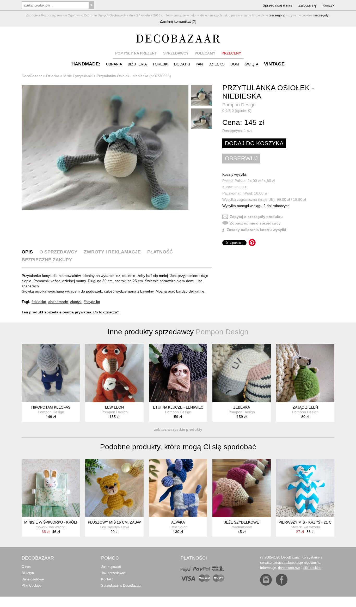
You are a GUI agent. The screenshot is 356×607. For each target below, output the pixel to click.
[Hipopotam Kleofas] (51, 373)
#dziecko (39, 302)
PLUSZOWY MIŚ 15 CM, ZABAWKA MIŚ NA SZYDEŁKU (134, 522)
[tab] (27, 251)
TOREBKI (160, 64)
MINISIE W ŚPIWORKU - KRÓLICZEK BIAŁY (61, 522)
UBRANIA (114, 64)
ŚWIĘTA (251, 64)
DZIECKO (216, 64)
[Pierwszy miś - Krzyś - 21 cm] (305, 488)
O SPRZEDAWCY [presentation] (58, 251)
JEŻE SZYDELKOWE (241, 522)
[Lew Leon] (114, 373)
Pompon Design (239, 104)
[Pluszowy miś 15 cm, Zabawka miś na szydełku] (114, 488)
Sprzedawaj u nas (277, 5)
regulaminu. (312, 562)
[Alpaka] (178, 488)
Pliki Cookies (31, 585)
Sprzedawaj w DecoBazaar (121, 585)
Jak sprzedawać (113, 573)
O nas (26, 567)
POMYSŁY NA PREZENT (136, 53)
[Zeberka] (241, 373)
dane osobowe (289, 568)
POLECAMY (205, 53)
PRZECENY (231, 53)
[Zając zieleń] (305, 373)
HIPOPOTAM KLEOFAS (50, 407)
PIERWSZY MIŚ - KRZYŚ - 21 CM (307, 522)
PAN (199, 64)
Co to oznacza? (106, 312)
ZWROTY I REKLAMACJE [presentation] (112, 251)
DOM (234, 64)
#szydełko (92, 302)
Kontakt (107, 579)
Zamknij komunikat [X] (178, 21)
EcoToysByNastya (114, 527)
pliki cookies (312, 568)
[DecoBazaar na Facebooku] (281, 580)
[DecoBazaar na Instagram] (266, 580)
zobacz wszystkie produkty (178, 429)
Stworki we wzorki (50, 527)
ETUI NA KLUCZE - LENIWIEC (178, 407)
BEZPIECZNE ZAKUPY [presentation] (47, 259)
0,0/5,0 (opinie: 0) (236, 110)
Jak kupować (111, 567)
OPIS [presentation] (27, 251)
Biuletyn (28, 573)
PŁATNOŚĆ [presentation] (160, 251)
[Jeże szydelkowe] (241, 488)
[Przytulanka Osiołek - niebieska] (105, 147)
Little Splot (178, 527)
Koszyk (328, 5)
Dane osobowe (33, 579)
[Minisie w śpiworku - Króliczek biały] (51, 488)
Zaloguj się (307, 5)
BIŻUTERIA (137, 64)
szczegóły (277, 15)
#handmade (58, 302)
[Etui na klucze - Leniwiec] (178, 373)
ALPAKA (178, 522)
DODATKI (182, 64)
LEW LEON (114, 407)
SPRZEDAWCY (175, 53)
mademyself (242, 527)
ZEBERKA (241, 407)
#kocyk (76, 302)
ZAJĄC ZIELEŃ (305, 407)
